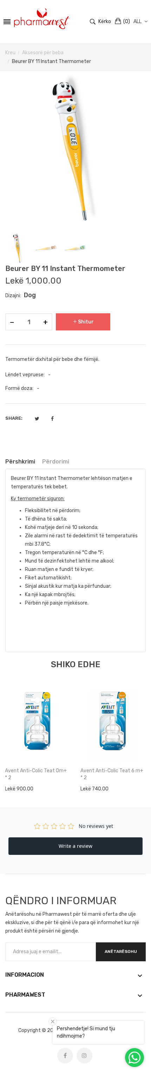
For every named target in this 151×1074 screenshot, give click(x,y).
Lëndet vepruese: (25, 375)
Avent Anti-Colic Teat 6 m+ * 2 (111, 774)
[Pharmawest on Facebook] (65, 1055)
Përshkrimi (20, 461)
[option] (18, 249)
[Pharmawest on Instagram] (84, 1055)
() (126, 22)
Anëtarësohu (121, 951)
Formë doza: (19, 388)
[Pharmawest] (42, 18)
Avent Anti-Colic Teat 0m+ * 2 (36, 774)
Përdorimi (55, 461)
